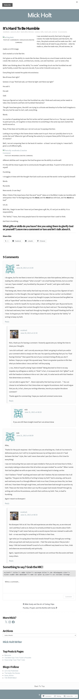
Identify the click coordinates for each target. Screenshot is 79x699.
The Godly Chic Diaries (12, 673)
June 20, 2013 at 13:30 (24, 268)
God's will (47, 32)
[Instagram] (9, 622)
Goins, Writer (9, 675)
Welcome (7, 655)
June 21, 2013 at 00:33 (33, 412)
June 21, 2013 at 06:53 (28, 515)
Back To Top (39, 686)
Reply (7, 322)
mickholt (6, 32)
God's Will (24, 32)
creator (37, 32)
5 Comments (62, 32)
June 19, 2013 (15, 32)
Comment (68, 597)
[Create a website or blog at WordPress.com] (39, 695)
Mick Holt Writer (12, 642)
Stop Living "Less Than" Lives (14, 660)
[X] (6, 622)
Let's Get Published (11, 671)
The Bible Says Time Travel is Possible (17, 658)
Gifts (42, 32)
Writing (31, 32)
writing (54, 32)
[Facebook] (13, 622)
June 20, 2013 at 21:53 (28, 333)
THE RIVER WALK (10, 678)
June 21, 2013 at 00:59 (24, 435)
